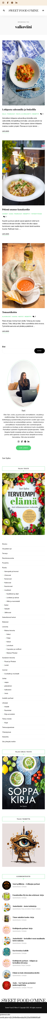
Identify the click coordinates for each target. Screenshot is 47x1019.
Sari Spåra (6, 458)
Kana (11, 213)
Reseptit (35, 114)
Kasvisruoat (8, 586)
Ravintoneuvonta (8, 558)
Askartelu (5, 737)
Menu (43, 10)
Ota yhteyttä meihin (9, 741)
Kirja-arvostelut (9, 714)
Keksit (9, 642)
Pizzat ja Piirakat (10, 661)
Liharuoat (7, 575)
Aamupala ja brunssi (11, 571)
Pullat (8, 638)
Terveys (5, 553)
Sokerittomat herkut (9, 617)
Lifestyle (5, 703)
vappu (6, 682)
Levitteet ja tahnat (13, 597)
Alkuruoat (6, 316)
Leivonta (5, 627)
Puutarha (5, 563)
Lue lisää (23, 448)
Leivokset (10, 645)
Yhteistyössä (36, 213)
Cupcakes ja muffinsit (14, 649)
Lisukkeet (7, 590)
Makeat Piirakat (12, 653)
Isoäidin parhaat (7, 698)
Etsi (3, 347)
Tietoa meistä (6, 719)
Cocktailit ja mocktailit (11, 674)
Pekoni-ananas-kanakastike (16, 209)
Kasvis (14, 316)
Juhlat (4, 678)
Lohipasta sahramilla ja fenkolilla (19, 109)
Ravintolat (7, 710)
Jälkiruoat (7, 612)
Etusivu (4, 544)
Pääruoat (11, 114)
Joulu (6, 693)
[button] (42, 3)
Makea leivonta (9, 630)
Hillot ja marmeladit (13, 601)
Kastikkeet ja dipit (13, 594)
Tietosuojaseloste (8, 727)
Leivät (6, 665)
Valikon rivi (18, 441)
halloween (7, 690)
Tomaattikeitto (9, 312)
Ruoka (4, 567)
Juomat (5, 213)
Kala (4, 114)
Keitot (21, 316)
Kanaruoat (8, 579)
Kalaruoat (7, 582)
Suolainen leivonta (8, 658)
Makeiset (5, 622)
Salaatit (7, 609)
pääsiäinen (8, 686)
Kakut (8, 634)
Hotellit (6, 707)
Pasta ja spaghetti (23, 114)
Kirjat (6, 723)
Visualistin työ (7, 549)
